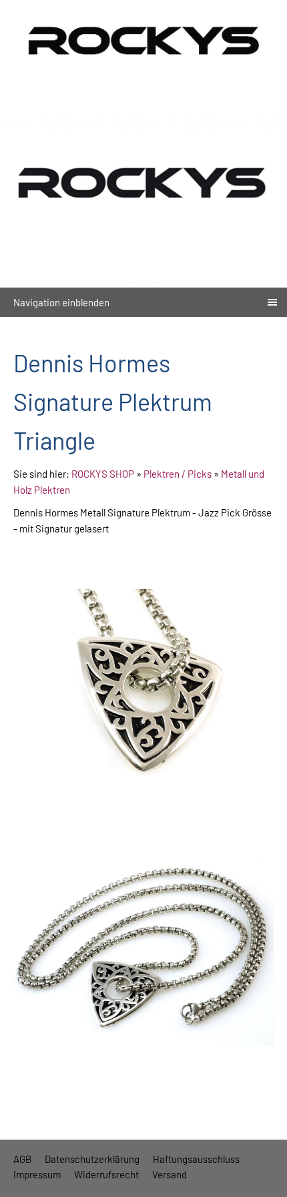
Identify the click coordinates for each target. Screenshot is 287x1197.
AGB (22, 1159)
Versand (169, 1174)
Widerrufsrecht (106, 1174)
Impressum (37, 1174)
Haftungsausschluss (196, 1159)
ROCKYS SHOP (102, 474)
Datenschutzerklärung (92, 1159)
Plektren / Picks (178, 474)
